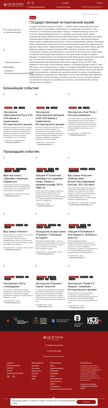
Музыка (52, 384)
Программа (36, 368)
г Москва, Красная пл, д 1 (45, 144)
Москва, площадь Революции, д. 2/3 (80, 204)
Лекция (51, 169)
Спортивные (54, 373)
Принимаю (86, 402)
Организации (22, 14)
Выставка (84, 169)
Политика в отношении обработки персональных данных (89, 386)
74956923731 (9, 70)
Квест (34, 378)
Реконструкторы (55, 381)
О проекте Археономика (15, 373)
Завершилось (9, 169)
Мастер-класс (21, 169)
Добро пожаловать (13, 365)
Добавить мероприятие (36, 7)
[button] (92, 7)
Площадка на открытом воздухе (61, 389)
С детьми (8, 171)
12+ (15, 108)
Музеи (29, 14)
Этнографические (56, 378)
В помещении (49, 171)
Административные (56, 368)
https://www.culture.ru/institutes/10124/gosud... (19, 73)
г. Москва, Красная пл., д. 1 (13, 62)
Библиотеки (54, 371)
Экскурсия (8, 108)
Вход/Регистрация (64, 7)
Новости (100, 3)
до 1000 (21, 108)
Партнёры (10, 368)
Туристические (55, 386)
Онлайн (47, 227)
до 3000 (54, 108)
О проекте (65, 3)
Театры (52, 376)
